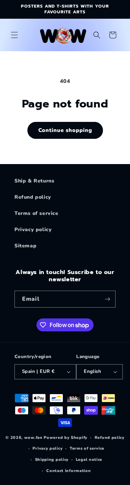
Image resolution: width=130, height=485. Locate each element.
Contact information (68, 470)
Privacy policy (33, 229)
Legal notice (89, 459)
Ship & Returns (34, 180)
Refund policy (32, 197)
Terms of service (36, 213)
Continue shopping (65, 130)
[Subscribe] (107, 299)
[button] (14, 35)
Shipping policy (52, 459)
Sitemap (25, 245)
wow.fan (33, 437)
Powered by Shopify (65, 437)
